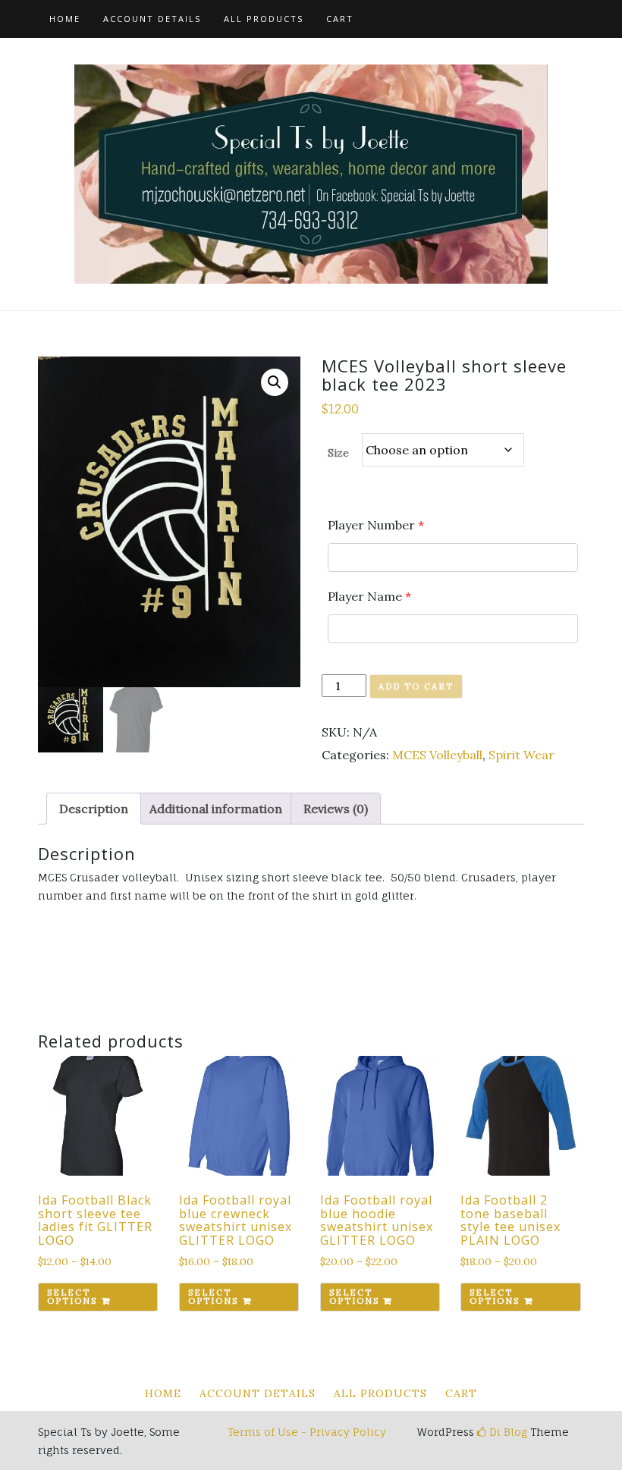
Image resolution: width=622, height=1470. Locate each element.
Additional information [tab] (215, 808)
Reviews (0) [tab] (335, 808)
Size (338, 453)
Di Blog (506, 1431)
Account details (152, 18)
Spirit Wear (521, 754)
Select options (72, 1296)
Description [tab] (93, 808)
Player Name (369, 596)
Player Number (376, 524)
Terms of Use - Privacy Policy (307, 1431)
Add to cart (416, 686)
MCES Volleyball (437, 754)
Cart (339, 18)
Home (64, 18)
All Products (263, 18)
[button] (274, 382)
